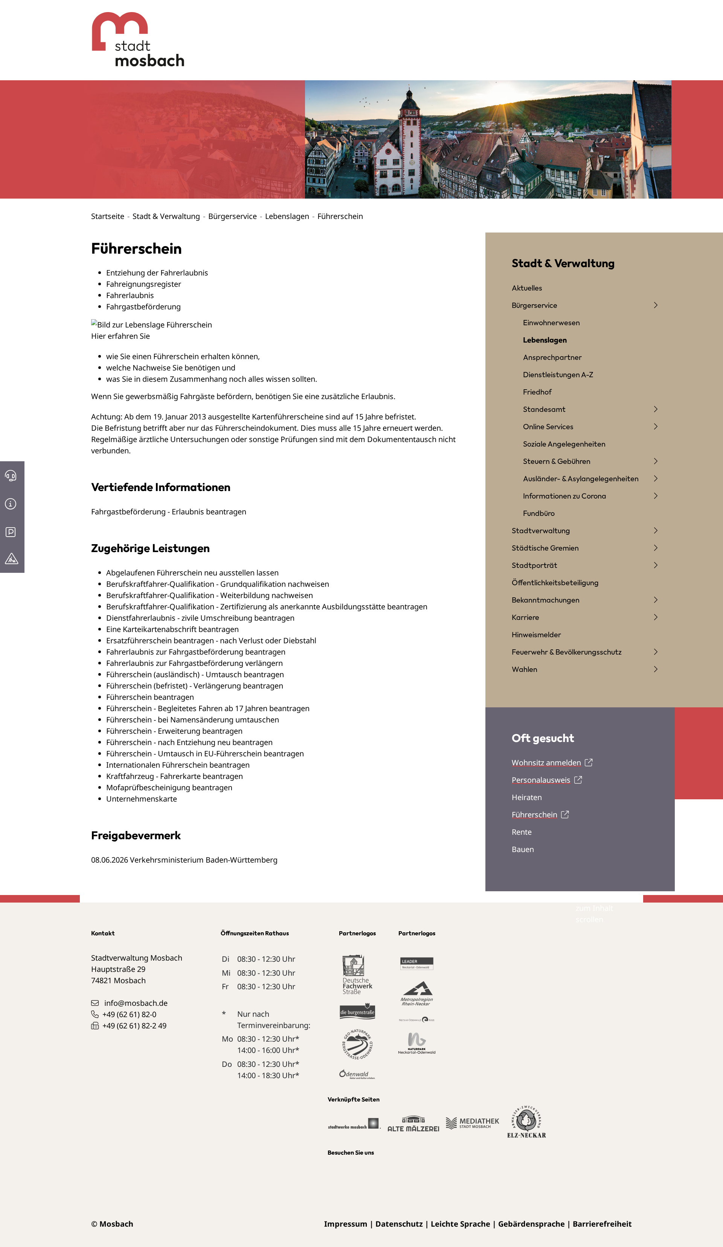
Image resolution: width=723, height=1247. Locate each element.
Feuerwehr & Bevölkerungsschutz (567, 651)
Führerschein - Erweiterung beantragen (174, 731)
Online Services (548, 426)
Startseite (107, 216)
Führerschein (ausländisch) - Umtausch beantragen (195, 674)
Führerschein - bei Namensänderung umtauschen (192, 720)
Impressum (346, 1224)
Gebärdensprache (531, 1224)
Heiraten (527, 797)
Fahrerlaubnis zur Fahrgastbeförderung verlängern (194, 663)
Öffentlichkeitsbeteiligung (555, 582)
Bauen (523, 849)
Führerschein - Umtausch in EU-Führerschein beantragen (205, 753)
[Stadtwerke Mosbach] (354, 1127)
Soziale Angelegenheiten (564, 443)
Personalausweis (541, 780)
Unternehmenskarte (141, 799)
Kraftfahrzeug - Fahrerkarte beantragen (174, 776)
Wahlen (524, 669)
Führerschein (534, 814)
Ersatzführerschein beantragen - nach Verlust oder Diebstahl (211, 640)
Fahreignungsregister (143, 284)
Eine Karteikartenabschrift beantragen (172, 629)
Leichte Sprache (460, 1224)
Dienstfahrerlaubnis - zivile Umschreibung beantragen (200, 618)
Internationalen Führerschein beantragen (178, 765)
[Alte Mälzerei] (413, 1127)
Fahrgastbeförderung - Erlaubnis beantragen (168, 511)
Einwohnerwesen (551, 322)
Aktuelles (527, 287)
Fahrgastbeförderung (143, 306)
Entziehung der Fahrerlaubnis (157, 273)
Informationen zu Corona (564, 495)
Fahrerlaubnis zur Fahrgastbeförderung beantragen (195, 652)
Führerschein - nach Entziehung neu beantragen (189, 742)
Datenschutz (399, 1224)
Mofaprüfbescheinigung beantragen (169, 787)
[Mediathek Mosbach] (472, 1127)
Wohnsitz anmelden (546, 762)
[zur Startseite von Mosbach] (134, 33)
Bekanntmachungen (546, 599)
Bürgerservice (232, 216)
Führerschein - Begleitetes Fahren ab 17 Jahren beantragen (208, 708)
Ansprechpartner (552, 357)
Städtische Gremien (545, 547)
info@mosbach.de (136, 1003)
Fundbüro (539, 513)
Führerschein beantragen (150, 697)
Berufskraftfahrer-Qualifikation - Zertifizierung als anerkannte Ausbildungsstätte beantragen (266, 606)
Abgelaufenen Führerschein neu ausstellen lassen (192, 573)
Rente (522, 832)
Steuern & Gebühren (556, 461)
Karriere (525, 617)
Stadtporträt (534, 565)
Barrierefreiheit (602, 1224)
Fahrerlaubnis (130, 295)
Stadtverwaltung (541, 530)
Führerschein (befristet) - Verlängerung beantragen (194, 686)
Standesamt (544, 409)
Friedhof (537, 391)
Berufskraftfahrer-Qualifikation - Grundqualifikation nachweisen (217, 584)
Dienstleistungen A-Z (558, 374)
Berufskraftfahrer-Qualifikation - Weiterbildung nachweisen (209, 595)
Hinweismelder (536, 634)
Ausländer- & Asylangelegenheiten (581, 478)
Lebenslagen (287, 216)
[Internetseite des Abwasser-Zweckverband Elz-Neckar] (526, 1126)
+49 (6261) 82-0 (129, 1014)
